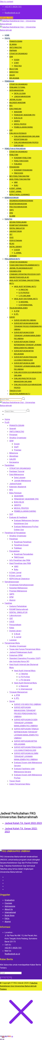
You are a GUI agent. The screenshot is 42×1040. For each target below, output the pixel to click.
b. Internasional (26, 305)
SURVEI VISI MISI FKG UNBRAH (25, 320)
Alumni (12, 216)
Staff (16, 63)
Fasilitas (8, 219)
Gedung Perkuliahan (17, 222)
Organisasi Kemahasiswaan (21, 201)
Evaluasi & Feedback (17, 133)
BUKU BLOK (18, 118)
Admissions (10, 906)
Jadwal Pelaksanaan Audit (21, 268)
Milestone (13, 69)
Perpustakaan (15, 241)
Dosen (16, 60)
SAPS (11, 210)
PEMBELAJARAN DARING (23, 127)
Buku (16, 185)
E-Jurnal (18, 253)
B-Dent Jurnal (15, 191)
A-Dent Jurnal (15, 188)
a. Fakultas (23, 290)
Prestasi (18, 66)
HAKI (16, 182)
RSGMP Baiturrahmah (18, 225)
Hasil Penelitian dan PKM (19, 179)
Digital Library (15, 247)
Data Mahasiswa (16, 90)
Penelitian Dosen (21, 161)
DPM (11, 213)
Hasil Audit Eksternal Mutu (26, 299)
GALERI (12, 75)
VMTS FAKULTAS (15, 47)
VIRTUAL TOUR (6, 18)
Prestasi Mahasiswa (18, 207)
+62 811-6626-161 (13, 6)
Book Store (9, 915)
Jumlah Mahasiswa (22, 96)
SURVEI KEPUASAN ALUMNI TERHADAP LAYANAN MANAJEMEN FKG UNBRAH (27, 366)
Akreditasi (13, 72)
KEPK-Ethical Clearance (19, 195)
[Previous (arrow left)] (1, 1039)
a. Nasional (23, 302)
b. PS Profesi (24, 293)
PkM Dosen (18, 173)
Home (7, 35)
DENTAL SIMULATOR (17, 228)
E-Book (17, 250)
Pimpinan (13, 51)
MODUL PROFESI (20, 124)
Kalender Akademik (17, 103)
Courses (8, 903)
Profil (7, 38)
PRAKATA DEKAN (15, 41)
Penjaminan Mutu (12, 259)
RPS (10, 106)
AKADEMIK (18, 112)
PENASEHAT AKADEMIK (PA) (24, 115)
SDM (11, 57)
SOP (11, 130)
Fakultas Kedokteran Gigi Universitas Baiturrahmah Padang (18, 986)
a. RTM (16, 311)
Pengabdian (14, 167)
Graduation (9, 900)
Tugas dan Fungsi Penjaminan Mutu (24, 265)
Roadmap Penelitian (22, 158)
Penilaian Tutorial (17, 87)
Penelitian (13, 155)
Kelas (11, 244)
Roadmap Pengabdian (23, 170)
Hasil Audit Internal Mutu (25, 286)
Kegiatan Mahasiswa (18, 204)
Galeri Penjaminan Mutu (19, 394)
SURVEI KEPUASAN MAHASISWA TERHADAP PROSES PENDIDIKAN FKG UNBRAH (28, 326)
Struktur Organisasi (18, 54)
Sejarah (13, 44)
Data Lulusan (20, 93)
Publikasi (18, 164)
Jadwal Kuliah (15, 100)
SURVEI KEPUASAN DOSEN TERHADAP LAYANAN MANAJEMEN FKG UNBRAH (27, 336)
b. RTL (16, 314)
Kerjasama (14, 78)
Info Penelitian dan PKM (19, 176)
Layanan (13, 256)
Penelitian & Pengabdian (15, 149)
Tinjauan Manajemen (18, 308)
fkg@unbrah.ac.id (12, 13)
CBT (10, 234)
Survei (12, 317)
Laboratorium (15, 231)
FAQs (7, 918)
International (10, 912)
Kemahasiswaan (12, 198)
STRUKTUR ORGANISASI (18, 84)
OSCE (11, 237)
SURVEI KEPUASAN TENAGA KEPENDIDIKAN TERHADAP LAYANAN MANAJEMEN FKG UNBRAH (27, 345)
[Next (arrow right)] (3, 1039)
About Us (9, 909)
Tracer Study (15, 391)
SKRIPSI (17, 121)
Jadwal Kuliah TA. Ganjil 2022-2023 (23, 823)
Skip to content (6, 1)
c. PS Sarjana (24, 296)
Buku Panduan (15, 109)
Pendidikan (9, 81)
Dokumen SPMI (15, 271)
